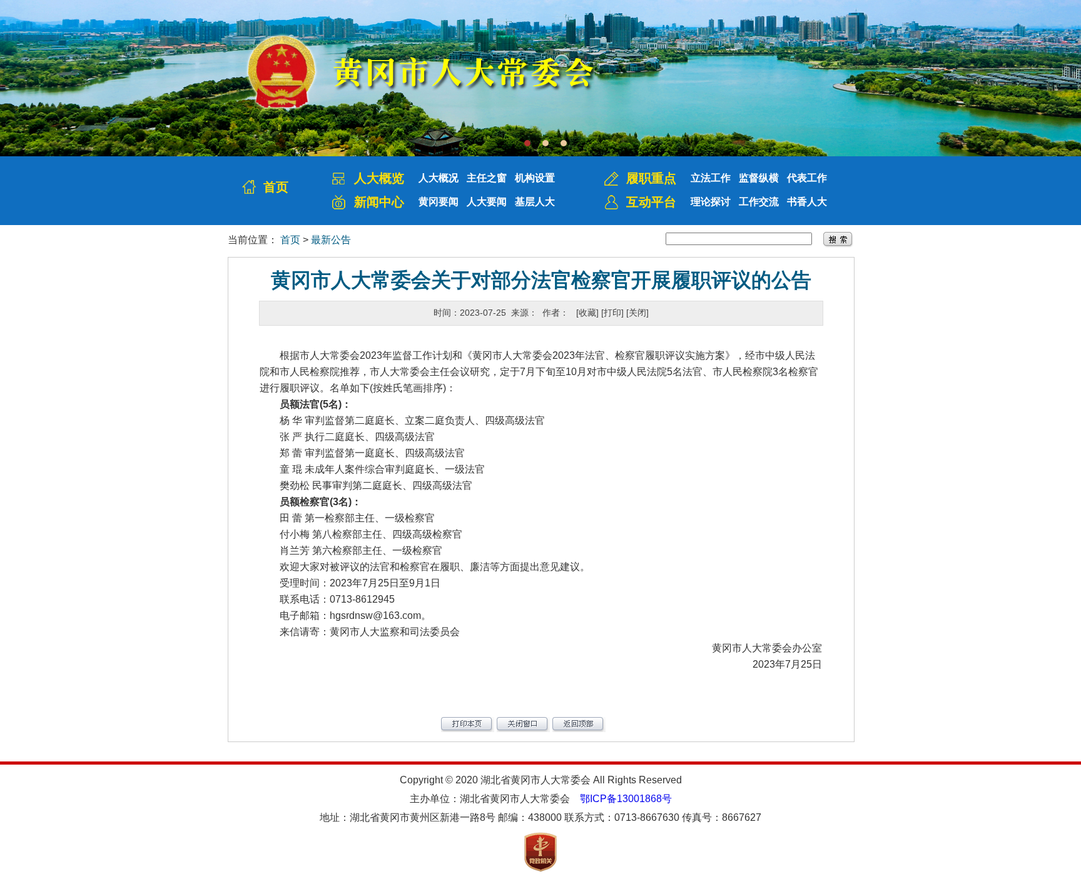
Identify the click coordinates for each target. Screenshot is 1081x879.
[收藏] (587, 313)
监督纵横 (759, 178)
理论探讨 (711, 201)
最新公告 (331, 239)
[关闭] (637, 313)
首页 (275, 187)
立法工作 (711, 178)
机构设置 (535, 178)
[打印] (612, 313)
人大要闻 (487, 201)
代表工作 (807, 178)
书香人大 (807, 201)
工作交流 (759, 201)
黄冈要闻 (439, 201)
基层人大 (535, 201)
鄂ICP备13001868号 (626, 798)
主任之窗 (487, 178)
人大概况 (439, 178)
